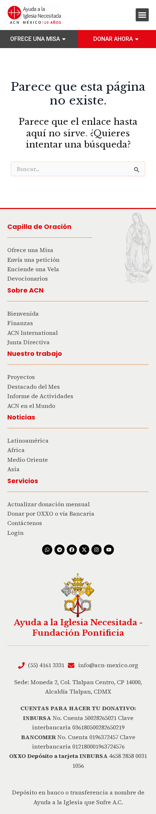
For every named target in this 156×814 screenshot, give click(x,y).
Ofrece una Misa (35, 38)
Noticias (21, 417)
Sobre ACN (25, 290)
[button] (142, 14)
